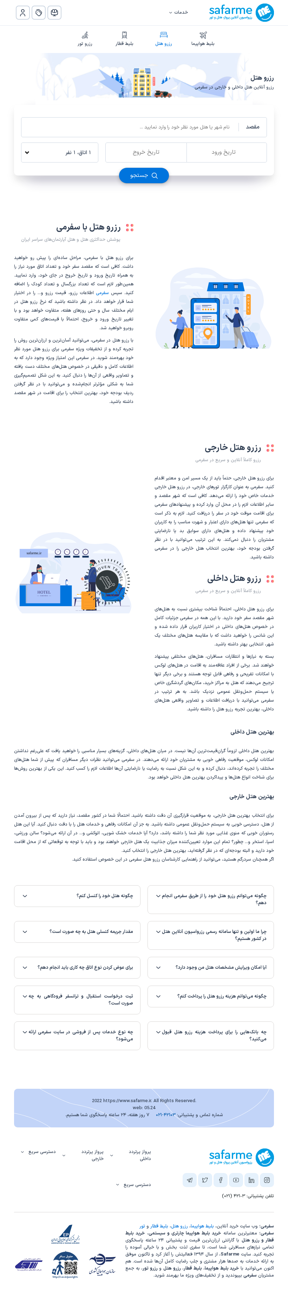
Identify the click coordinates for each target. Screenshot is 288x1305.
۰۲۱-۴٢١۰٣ (166, 1115)
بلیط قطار (124, 43)
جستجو (140, 175)
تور (142, 1226)
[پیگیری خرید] (38, 12)
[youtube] (236, 1181)
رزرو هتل (163, 43)
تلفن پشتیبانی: (248, 1196)
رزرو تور (85, 43)
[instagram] (267, 1181)
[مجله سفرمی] (54, 12)
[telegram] (190, 1181)
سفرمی (102, 293)
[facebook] (221, 1181)
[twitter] (205, 1181)
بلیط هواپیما (203, 43)
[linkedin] (251, 1181)
